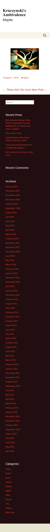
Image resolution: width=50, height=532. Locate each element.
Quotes (9, 486)
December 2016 (13, 251)
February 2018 (12, 238)
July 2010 (10, 438)
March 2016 (11, 264)
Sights (26, 78)
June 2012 (10, 351)
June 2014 (10, 308)
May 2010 (10, 447)
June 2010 (10, 442)
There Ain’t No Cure (17, 89)
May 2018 (10, 225)
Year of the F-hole (13, 133)
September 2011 (13, 386)
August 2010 (11, 434)
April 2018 (10, 230)
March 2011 (11, 403)
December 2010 (13, 416)
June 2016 (10, 256)
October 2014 (12, 299)
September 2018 (13, 208)
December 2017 (13, 243)
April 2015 (10, 286)
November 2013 (13, 317)
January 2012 (12, 369)
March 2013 (11, 338)
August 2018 (11, 212)
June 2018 (10, 221)
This (7, 504)
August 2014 (11, 304)
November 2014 (13, 295)
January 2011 (12, 412)
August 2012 (11, 347)
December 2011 (13, 373)
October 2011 (12, 382)
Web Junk (10, 512)
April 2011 (10, 399)
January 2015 (12, 291)
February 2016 (12, 269)
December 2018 (13, 195)
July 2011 (10, 390)
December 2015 (13, 277)
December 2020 (13, 191)
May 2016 (10, 260)
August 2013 (11, 325)
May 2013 (10, 334)
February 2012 (12, 364)
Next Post (39, 89)
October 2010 (12, 425)
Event (8, 478)
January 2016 (12, 273)
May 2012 (10, 356)
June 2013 (10, 330)
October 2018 (12, 204)
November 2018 (13, 199)
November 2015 (13, 282)
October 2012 (12, 343)
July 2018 (10, 217)
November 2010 (13, 421)
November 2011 (13, 377)
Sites (8, 495)
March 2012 (11, 360)
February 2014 (12, 312)
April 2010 (10, 451)
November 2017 (13, 247)
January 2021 (12, 186)
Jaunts (8, 482)
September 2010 (13, 429)
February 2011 (12, 408)
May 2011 (10, 395)
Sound (8, 499)
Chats (8, 469)
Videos (9, 508)
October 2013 (12, 321)
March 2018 (11, 234)
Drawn (8, 473)
